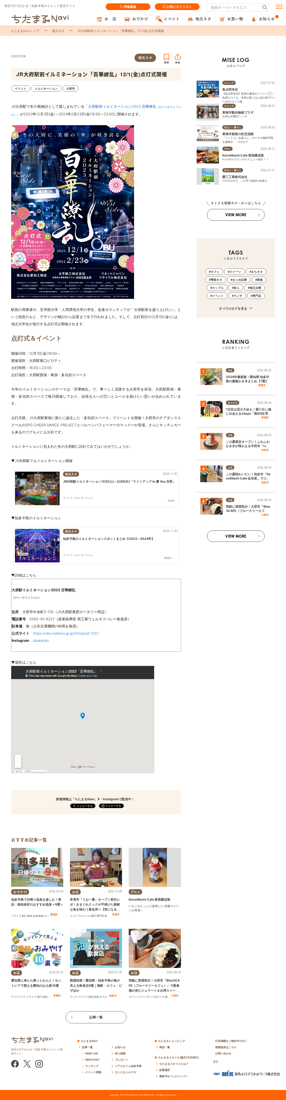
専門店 (100, 915)
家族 (40, 915)
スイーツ (142, 996)
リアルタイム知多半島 (128, 1066)
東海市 (262, 385)
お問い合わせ (223, 1053)
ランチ (73, 915)
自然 (96, 996)
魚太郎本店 (230, 89)
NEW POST (92, 1059)
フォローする (112, 805)
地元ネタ (58, 31)
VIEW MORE (235, 214)
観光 (29, 915)
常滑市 (116, 914)
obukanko (41, 640)
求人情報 (120, 1053)
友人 (237, 287)
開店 (93, 915)
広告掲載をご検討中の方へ (231, 1041)
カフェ (132, 996)
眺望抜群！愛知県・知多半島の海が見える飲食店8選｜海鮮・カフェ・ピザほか (96, 985)
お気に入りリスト (179, 6)
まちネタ (104, 996)
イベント (218, 296)
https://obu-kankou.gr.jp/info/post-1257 (66, 633)
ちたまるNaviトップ (25, 31)
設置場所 (164, 1070)
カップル (49, 915)
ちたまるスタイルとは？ (174, 1063)
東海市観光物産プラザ (238, 112)
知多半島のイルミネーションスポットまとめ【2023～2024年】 (109, 538)
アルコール (84, 915)
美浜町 (54, 914)
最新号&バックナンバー (173, 1076)
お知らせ (120, 1047)
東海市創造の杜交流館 (238, 134)
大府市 (175, 995)
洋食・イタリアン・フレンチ (145, 916)
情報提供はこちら (226, 1047)
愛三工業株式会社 (234, 177)
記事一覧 (96, 1017)
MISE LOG (91, 1053)
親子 (167, 996)
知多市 (113, 995)
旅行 (24, 915)
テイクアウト (18, 996)
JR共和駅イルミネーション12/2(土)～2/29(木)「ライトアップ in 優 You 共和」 (119, 481)
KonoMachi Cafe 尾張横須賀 (149, 899)
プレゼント (121, 1059)
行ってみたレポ (155, 996)
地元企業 (255, 287)
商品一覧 (164, 1047)
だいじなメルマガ (125, 1072)
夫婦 (35, 915)
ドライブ (16, 915)
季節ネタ (216, 279)
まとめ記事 (239, 279)
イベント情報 (93, 1072)
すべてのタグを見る (233, 308)
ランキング (92, 1066)
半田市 (265, 450)
